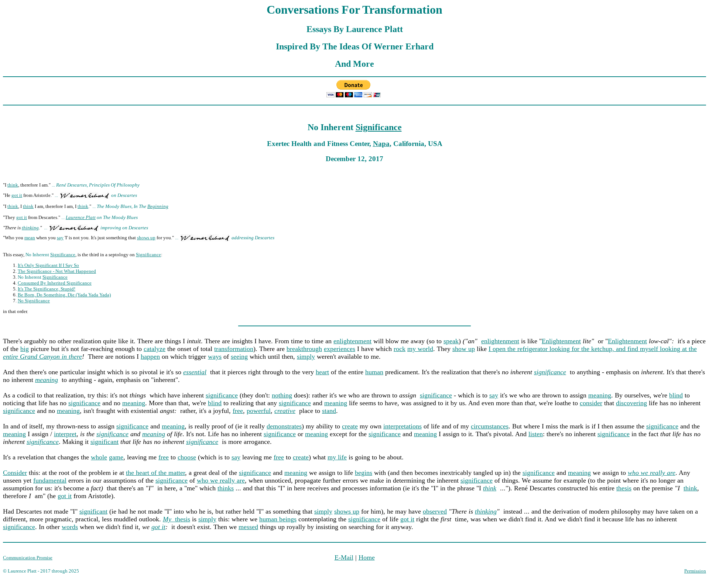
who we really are (221, 480)
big (24, 348)
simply (306, 356)
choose (187, 457)
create (350, 426)
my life (337, 457)
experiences (339, 348)
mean (29, 237)
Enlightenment (561, 341)
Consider (15, 472)
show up (463, 348)
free (238, 410)
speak (451, 341)
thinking (30, 227)
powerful (259, 410)
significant (104, 441)
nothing (282, 395)
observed (435, 511)
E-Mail (344, 557)
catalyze (154, 348)
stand (329, 410)
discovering (631, 403)
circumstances (489, 426)
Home (367, 557)
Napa (381, 143)
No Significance (34, 300)
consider (591, 403)
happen (150, 356)
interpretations (402, 426)
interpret (65, 434)
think (12, 185)
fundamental (49, 480)
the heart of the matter (155, 472)
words (70, 527)
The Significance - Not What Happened (57, 271)
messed (248, 527)
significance (550, 372)
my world (420, 348)
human (374, 372)
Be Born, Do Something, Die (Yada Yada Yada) (64, 295)
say (60, 237)
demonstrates (284, 426)
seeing (239, 356)
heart (322, 372)
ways (215, 356)
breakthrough (304, 348)
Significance (379, 127)
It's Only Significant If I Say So (48, 265)
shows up (146, 237)
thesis (623, 488)
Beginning (157, 206)
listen (535, 434)
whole (99, 457)
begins (363, 472)
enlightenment (352, 341)
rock (399, 348)
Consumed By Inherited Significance (55, 283)
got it (16, 195)
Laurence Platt (81, 217)
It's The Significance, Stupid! (46, 289)
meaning (599, 395)
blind (676, 395)
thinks (226, 488)
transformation (233, 348)
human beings (278, 519)
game (116, 457)
